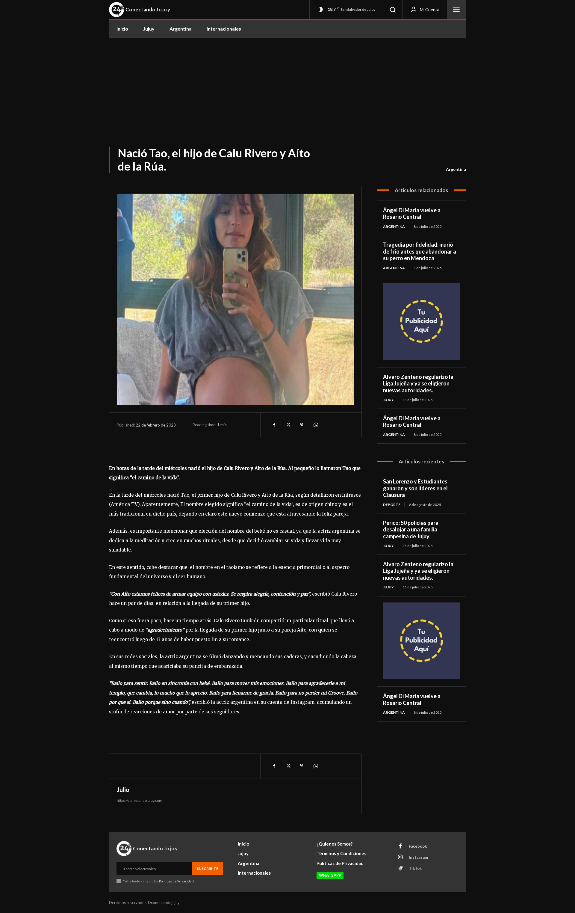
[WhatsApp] (315, 425)
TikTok (415, 868)
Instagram (418, 857)
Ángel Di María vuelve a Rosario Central (412, 213)
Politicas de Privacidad (176, 881)
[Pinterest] (302, 425)
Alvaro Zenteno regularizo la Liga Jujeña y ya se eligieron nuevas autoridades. (418, 383)
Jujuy (388, 399)
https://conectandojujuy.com (139, 800)
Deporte (391, 504)
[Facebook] (274, 425)
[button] (392, 9)
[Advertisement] (287, 83)
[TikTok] (400, 868)
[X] (288, 425)
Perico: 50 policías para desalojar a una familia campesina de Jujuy (410, 529)
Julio (123, 789)
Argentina (456, 169)
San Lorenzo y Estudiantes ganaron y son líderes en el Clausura (415, 488)
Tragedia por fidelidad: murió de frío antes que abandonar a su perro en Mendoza (419, 251)
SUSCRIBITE (207, 868)
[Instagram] (400, 857)
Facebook (418, 846)
